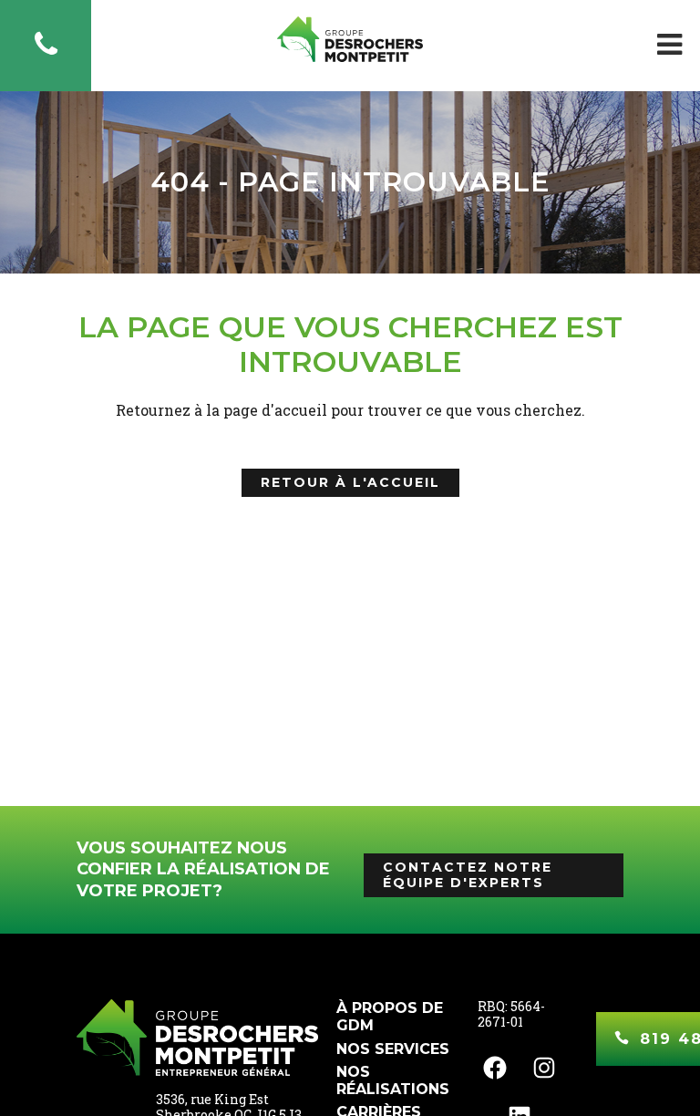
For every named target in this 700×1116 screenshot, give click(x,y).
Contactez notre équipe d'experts (467, 875)
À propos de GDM (389, 1016)
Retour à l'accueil (350, 482)
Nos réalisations (392, 1080)
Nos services (392, 1049)
